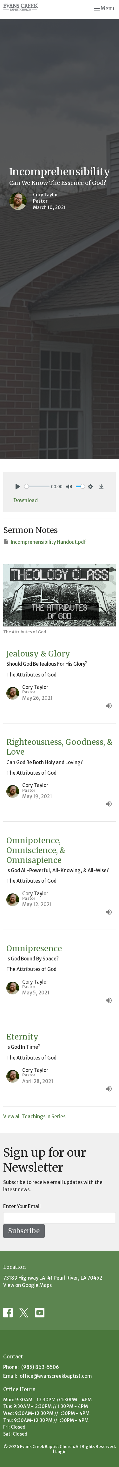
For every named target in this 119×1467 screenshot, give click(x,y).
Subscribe (24, 1231)
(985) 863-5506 (40, 1367)
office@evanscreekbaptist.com (56, 1376)
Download (25, 500)
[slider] (37, 486)
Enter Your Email (22, 1206)
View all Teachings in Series (34, 1117)
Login (61, 1451)
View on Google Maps (27, 1285)
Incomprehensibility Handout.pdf (48, 542)
